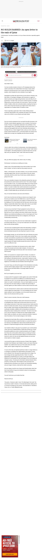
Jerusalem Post (3, 25)
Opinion (8, 25)
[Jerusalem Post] (21, 21)
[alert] (10, 546)
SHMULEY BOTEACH (8, 79)
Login (38, 20)
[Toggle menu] (2, 21)
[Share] (2, 40)
